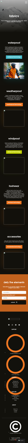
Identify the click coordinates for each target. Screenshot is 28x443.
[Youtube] (19, 325)
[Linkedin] (15, 325)
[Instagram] (12, 325)
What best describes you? (8, 295)
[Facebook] (9, 325)
